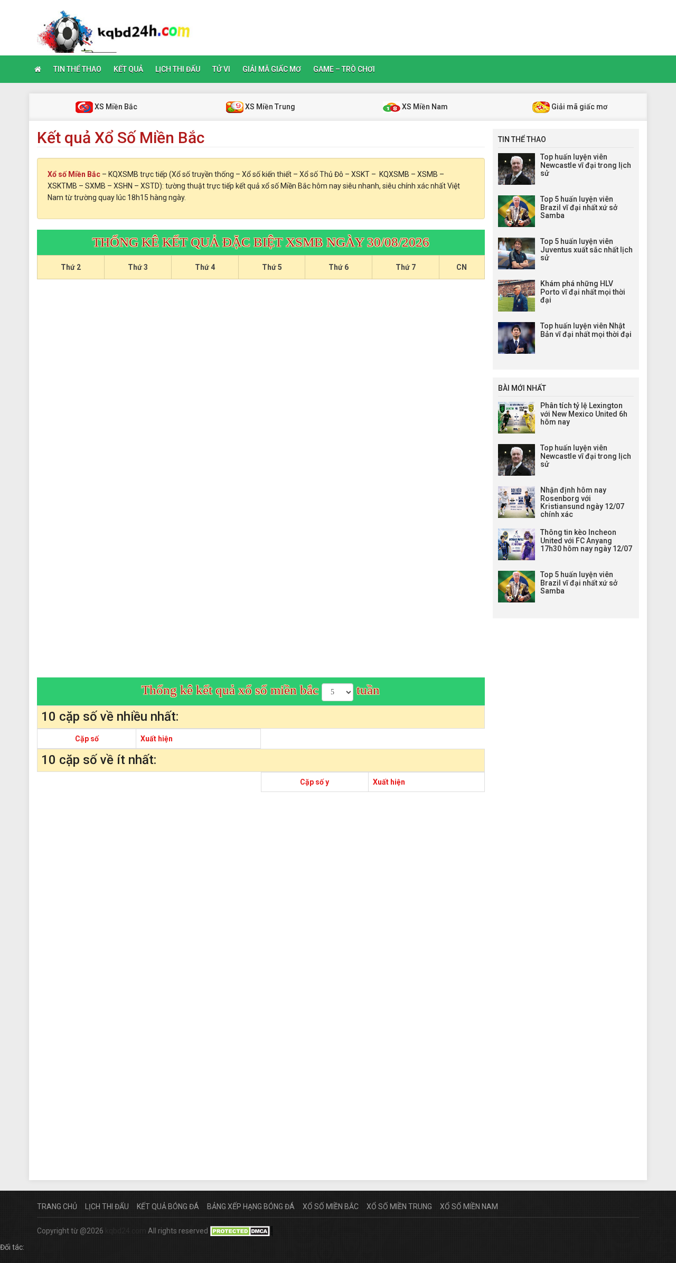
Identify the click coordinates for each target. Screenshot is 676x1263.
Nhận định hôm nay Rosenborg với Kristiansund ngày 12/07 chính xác (582, 502)
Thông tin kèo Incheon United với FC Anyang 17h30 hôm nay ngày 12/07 (586, 540)
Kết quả (128, 69)
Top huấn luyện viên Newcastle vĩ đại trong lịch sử (585, 165)
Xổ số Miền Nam (469, 1206)
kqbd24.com (125, 1231)
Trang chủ (57, 1206)
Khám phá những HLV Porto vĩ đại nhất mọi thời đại (582, 291)
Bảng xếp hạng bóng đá (251, 1206)
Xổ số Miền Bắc (74, 174)
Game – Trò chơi (344, 69)
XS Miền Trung (269, 106)
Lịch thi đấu (177, 69)
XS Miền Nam (424, 106)
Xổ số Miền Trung (399, 1206)
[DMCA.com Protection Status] (241, 1231)
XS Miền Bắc (115, 106)
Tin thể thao (77, 69)
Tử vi (221, 69)
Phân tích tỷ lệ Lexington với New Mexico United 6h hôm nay (583, 413)
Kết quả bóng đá (168, 1206)
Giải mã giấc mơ (271, 69)
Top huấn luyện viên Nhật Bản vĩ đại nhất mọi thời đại (586, 330)
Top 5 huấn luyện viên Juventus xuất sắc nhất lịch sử (586, 249)
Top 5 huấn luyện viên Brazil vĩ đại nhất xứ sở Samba (578, 207)
